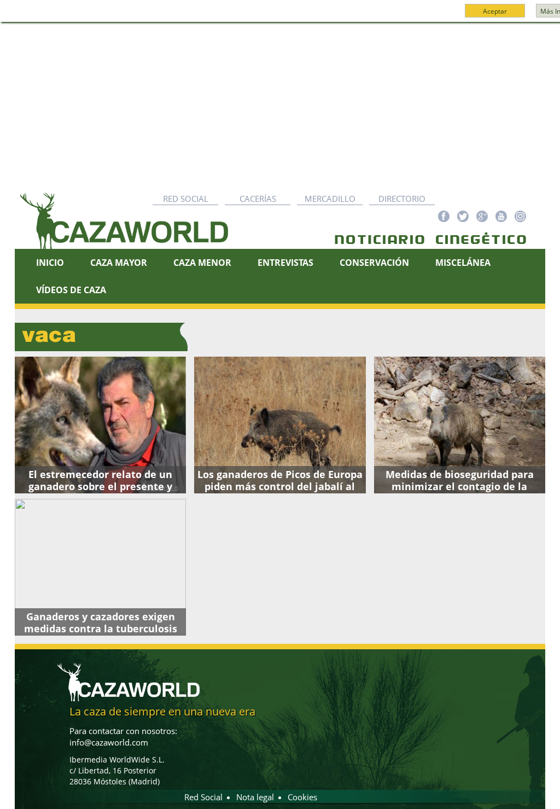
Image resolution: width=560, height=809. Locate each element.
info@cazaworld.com (108, 742)
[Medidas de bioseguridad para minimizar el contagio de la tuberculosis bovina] (459, 425)
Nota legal (255, 796)
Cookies (302, 796)
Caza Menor (202, 263)
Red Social (185, 198)
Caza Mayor (118, 263)
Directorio (401, 198)
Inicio (50, 263)
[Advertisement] (280, 104)
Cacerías (258, 198)
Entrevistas (285, 263)
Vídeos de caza (71, 290)
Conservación (374, 263)
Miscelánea (463, 263)
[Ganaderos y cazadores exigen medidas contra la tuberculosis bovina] (100, 567)
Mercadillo (330, 198)
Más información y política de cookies (299, 16)
